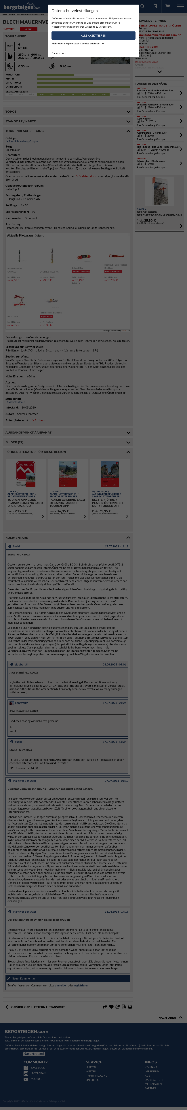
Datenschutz (58, 53)
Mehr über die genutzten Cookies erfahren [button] (75, 43)
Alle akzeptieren (93, 35)
